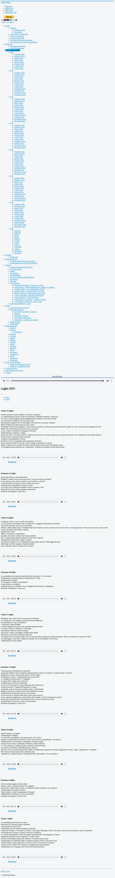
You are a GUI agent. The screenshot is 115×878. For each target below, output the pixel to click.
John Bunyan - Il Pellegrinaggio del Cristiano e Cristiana (34, 287)
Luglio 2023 (18, 137)
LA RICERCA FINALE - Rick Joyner (28, 302)
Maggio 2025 (19, 81)
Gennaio (17, 231)
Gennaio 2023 (19, 125)
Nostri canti (14, 257)
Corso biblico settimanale (19, 34)
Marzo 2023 (18, 129)
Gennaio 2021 (19, 178)
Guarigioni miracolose (18, 46)
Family (12, 271)
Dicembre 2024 (19, 121)
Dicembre (17, 253)
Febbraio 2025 (19, 75)
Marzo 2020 (18, 208)
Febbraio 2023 (19, 127)
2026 (11, 52)
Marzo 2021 (18, 182)
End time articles (16, 269)
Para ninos (18, 332)
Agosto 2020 (19, 218)
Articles (8, 265)
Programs (8, 44)
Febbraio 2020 (19, 206)
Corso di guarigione (17, 36)
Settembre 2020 (19, 220)
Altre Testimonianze (17, 48)
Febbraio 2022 (19, 154)
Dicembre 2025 (19, 95)
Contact (8, 372)
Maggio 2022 (19, 160)
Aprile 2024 (18, 105)
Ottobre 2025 (19, 91)
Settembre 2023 (19, 141)
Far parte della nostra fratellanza (21, 40)
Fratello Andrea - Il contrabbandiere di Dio (29, 289)
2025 (11, 70)
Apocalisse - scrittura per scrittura (26, 320)
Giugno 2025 (19, 83)
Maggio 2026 (19, 62)
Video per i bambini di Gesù (20, 366)
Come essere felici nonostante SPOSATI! (29, 295)
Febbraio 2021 (19, 180)
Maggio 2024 (19, 107)
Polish (12, 350)
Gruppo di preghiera (17, 38)
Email (7, 399)
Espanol (13, 330)
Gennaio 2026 (19, 54)
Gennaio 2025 (19, 73)
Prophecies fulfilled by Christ (20, 304)
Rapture (17, 314)
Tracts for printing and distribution (22, 277)
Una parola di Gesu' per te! (19, 308)
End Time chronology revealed (25, 312)
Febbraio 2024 (19, 101)
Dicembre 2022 (19, 174)
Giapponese (14, 354)
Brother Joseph (19, 30)
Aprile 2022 (18, 158)
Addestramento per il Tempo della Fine (24, 263)
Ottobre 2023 (19, 143)
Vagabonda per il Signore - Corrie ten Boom (30, 300)
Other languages (11, 326)
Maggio (17, 239)
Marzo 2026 (18, 58)
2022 (11, 150)
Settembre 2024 (19, 115)
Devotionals (14, 273)
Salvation (13, 281)
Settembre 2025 (19, 89)
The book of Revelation (22, 318)
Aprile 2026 (18, 60)
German (13, 342)
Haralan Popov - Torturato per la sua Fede (29, 291)
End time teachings (16, 310)
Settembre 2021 (19, 194)
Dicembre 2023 (19, 148)
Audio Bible (14, 324)
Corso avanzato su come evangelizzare (23, 42)
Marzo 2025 (18, 77)
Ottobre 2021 (19, 196)
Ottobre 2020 (19, 222)
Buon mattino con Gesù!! (14, 370)
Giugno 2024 (19, 109)
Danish (12, 338)
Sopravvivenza (15, 322)
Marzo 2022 (18, 156)
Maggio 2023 (19, 133)
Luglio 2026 (18, 66)
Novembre (18, 251)
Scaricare (12, 462)
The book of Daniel (21, 316)
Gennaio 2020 (19, 204)
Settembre (17, 247)
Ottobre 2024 (19, 117)
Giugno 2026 (19, 64)
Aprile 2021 (18, 184)
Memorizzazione (11, 259)
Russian (12, 340)
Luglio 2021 (18, 190)
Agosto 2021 (19, 192)
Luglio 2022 (18, 164)
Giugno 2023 (19, 135)
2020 (11, 202)
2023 (11, 123)
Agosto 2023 (19, 139)
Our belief (18, 32)
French (12, 344)
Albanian (13, 346)
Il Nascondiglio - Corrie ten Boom (26, 297)
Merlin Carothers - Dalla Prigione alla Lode (29, 293)
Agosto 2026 (19, 68)
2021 (11, 176)
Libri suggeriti (15, 283)
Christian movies (11, 368)
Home (7, 26)
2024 (11, 97)
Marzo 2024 (18, 103)
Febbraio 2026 (19, 56)
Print (7, 397)
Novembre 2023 (20, 145)
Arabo (12, 356)
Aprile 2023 (18, 131)
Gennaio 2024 (19, 99)
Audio (7, 306)
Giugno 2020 (19, 214)
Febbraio (17, 233)
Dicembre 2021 (19, 200)
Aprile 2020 (18, 210)
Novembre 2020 (20, 225)
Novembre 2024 (20, 119)
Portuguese (14, 360)
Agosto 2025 (19, 87)
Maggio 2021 (19, 186)
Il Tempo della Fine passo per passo (22, 261)
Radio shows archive (12, 50)
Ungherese (14, 358)
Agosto (17, 245)
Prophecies (14, 279)
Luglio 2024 (18, 111)
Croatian (13, 336)
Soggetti (8, 255)
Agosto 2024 (19, 113)
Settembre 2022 (19, 168)
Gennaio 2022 (19, 152)
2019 (11, 229)
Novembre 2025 (20, 93)
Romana (13, 334)
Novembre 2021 (20, 198)
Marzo (16, 235)
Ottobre (17, 249)
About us (13, 28)
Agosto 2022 (19, 166)
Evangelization (15, 275)
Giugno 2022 (19, 162)
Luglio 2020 (18, 216)
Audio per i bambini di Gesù (20, 364)
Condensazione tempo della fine (21, 267)
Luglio (16, 243)
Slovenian (13, 352)
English (12, 328)
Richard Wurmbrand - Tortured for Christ (29, 285)
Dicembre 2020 (19, 227)
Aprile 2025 (18, 79)
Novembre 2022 (20, 172)
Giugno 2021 (19, 188)
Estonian (13, 348)
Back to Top (5, 871)
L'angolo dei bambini (12, 362)
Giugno (17, 241)
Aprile (16, 237)
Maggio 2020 (19, 212)
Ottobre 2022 (19, 170)
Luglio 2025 (18, 85)
